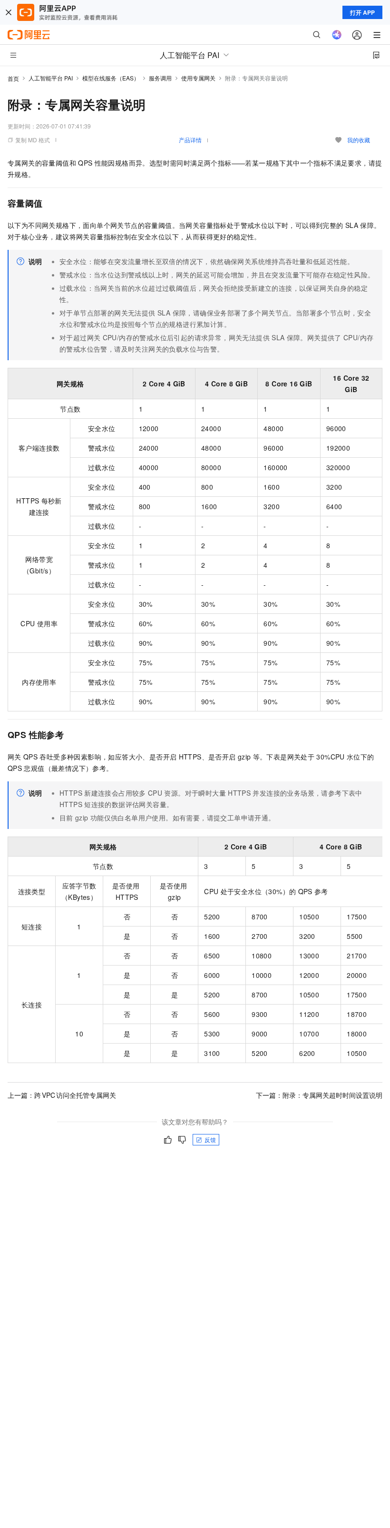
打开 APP (362, 12)
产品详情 (190, 140)
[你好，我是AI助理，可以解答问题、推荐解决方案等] (337, 35)
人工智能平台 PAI (51, 78)
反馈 (210, 1139)
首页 (13, 78)
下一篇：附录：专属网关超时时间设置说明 (319, 1095)
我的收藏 (358, 140)
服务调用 (160, 78)
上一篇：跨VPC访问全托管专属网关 (62, 1095)
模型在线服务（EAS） (110, 78)
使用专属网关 (198, 78)
